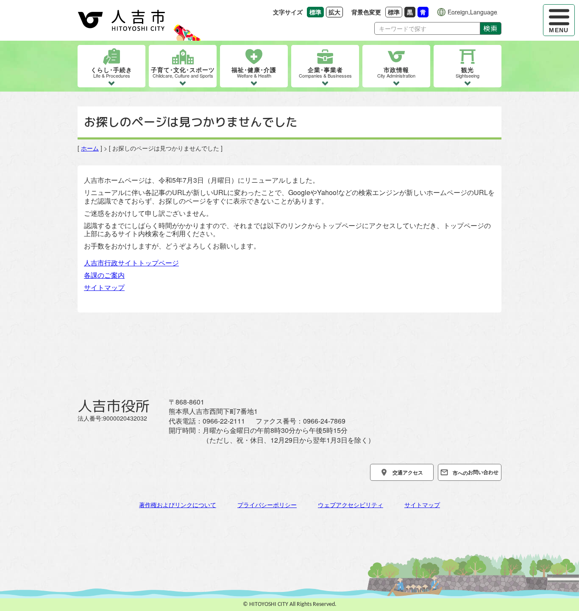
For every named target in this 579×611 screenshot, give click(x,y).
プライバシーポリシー (267, 504)
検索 (490, 28)
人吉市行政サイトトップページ (131, 263)
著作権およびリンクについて (177, 504)
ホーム (90, 148)
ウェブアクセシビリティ (350, 504)
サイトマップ (104, 287)
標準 (395, 11)
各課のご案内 (104, 275)
